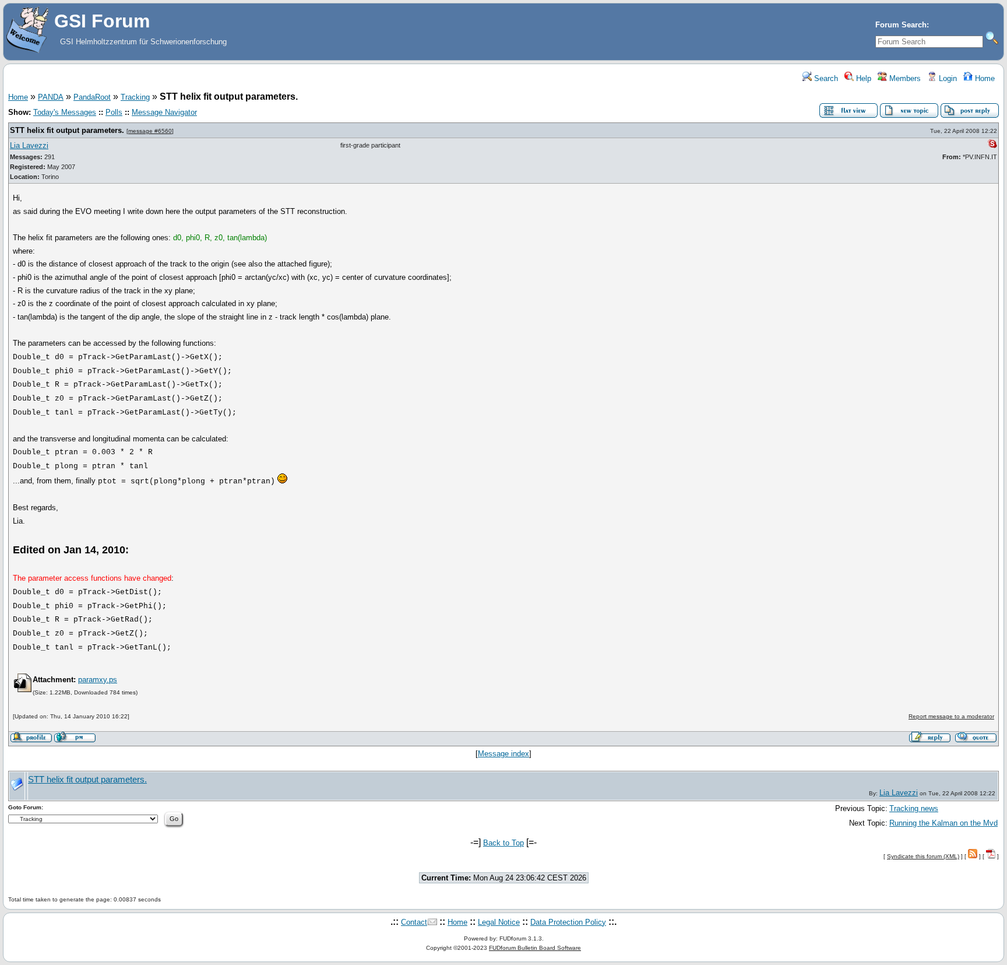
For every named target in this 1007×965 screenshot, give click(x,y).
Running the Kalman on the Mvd (943, 823)
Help (862, 78)
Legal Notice (499, 922)
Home (984, 78)
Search (825, 78)
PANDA (51, 97)
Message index (503, 753)
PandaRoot (92, 97)
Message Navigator (164, 112)
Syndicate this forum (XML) (923, 856)
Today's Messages (64, 112)
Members (904, 78)
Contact (414, 922)
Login (946, 78)
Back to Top (503, 842)
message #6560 (150, 131)
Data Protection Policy (568, 922)
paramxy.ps (97, 679)
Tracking (135, 97)
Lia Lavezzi (29, 145)
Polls (113, 112)
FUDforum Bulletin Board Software (535, 948)
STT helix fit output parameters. (67, 130)
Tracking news (913, 808)
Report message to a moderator (951, 716)
